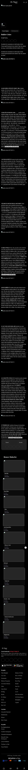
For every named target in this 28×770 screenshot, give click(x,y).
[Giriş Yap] (24, 768)
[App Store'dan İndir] (6, 665)
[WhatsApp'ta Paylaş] (8, 40)
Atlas (2, 686)
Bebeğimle (18, 699)
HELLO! (3, 702)
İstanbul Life (18, 678)
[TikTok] (20, 660)
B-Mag (3, 691)
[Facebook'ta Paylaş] (2, 40)
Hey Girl (3, 705)
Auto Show (4, 689)
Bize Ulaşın (4, 720)
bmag (11, 755)
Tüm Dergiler (4, 673)
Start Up (17, 686)
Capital (17, 702)
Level (16, 691)
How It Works (18, 675)
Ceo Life (3, 675)
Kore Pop (17, 681)
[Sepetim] (24, 2)
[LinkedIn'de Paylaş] (12, 40)
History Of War (19, 673)
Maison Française (5, 681)
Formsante (3, 678)
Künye (3, 717)
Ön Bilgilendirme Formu (5, 728)
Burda (2, 694)
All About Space (19, 697)
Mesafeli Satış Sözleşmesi (4, 737)
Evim (2, 699)
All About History (5, 683)
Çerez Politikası (5, 741)
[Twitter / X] (11, 660)
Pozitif (17, 683)
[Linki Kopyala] (21, 446)
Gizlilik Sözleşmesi (6, 731)
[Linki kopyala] (15, 40)
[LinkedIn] (15, 660)
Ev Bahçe (3, 697)
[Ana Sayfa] (4, 648)
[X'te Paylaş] (5, 40)
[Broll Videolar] (17, 768)
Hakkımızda (4, 714)
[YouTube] (7, 660)
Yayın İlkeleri (4, 747)
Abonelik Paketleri (6, 712)
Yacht (16, 689)
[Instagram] (3, 660)
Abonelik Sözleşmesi (6, 734)
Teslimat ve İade (5, 744)
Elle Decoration (19, 694)
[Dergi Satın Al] (10, 768)
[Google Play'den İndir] (18, 665)
